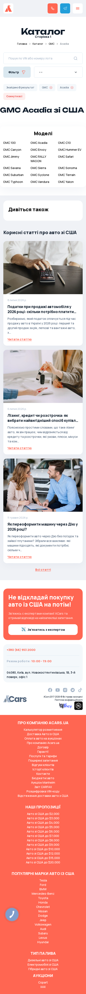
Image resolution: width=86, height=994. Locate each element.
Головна (22, 44)
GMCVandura (39, 182)
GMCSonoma (67, 168)
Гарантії (43, 752)
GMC (51, 44)
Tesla (43, 880)
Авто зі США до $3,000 (43, 818)
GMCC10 (64, 143)
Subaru (43, 933)
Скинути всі (14, 96)
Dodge (43, 916)
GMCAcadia (38, 143)
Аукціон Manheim (43, 782)
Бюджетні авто (43, 778)
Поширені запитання (43, 760)
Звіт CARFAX (43, 787)
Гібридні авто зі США (43, 969)
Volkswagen (43, 924)
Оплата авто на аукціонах (43, 738)
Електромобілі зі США (43, 964)
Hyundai (43, 942)
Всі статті (43, 570)
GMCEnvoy (38, 150)
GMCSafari (65, 157)
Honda (43, 902)
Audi (43, 929)
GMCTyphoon (13, 182)
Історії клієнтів (43, 769)
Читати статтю (20, 339)
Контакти (43, 774)
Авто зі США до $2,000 (43, 814)
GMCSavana (12, 168)
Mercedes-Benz (43, 894)
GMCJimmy (11, 157)
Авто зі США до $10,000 (43, 849)
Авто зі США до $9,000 (43, 845)
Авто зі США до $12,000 (43, 853)
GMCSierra (38, 168)
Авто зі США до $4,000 (43, 823)
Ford (43, 885)
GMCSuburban (13, 175)
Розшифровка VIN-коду (43, 791)
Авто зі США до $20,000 (43, 862)
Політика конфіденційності (69, 699)
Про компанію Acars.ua (43, 743)
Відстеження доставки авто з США (43, 796)
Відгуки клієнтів (43, 765)
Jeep (43, 920)
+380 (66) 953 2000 (21, 650)
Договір (43, 747)
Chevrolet (43, 907)
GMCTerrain (66, 175)
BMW (43, 889)
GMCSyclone (39, 175)
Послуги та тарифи (43, 756)
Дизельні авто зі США (43, 960)
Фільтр (13, 72)
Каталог (38, 44)
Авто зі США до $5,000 (43, 827)
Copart (43, 982)
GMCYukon (66, 182)
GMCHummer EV (69, 150)
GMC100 (9, 143)
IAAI (43, 987)
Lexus (43, 938)
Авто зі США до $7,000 (43, 836)
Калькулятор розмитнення (43, 730)
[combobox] (58, 72)
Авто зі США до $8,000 (43, 840)
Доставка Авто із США (43, 734)
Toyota (43, 898)
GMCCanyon (12, 150)
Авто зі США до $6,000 (43, 831)
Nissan (43, 911)
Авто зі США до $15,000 (43, 858)
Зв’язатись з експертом (46, 630)
